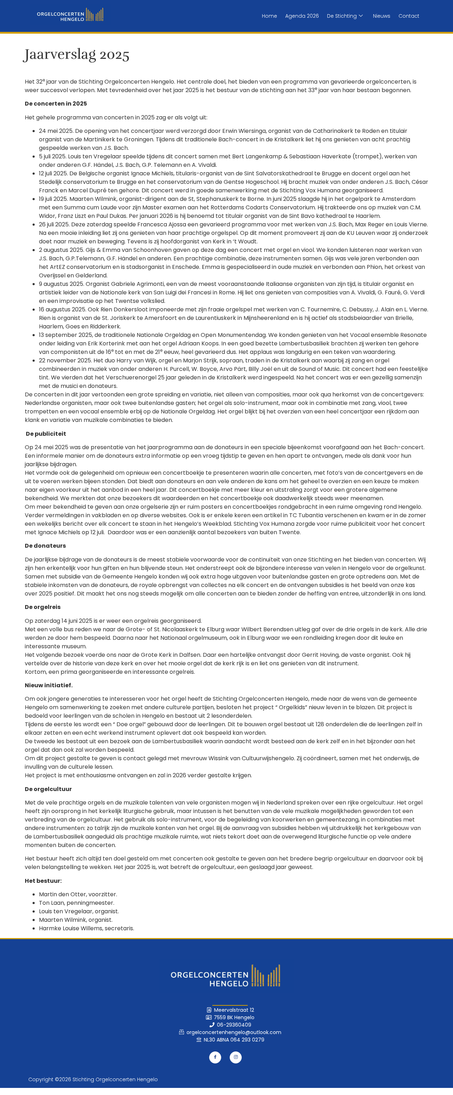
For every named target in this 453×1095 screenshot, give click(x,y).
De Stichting (342, 15)
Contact (408, 15)
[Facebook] (215, 1057)
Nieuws (381, 15)
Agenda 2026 (302, 15)
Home (269, 15)
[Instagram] (236, 1057)
